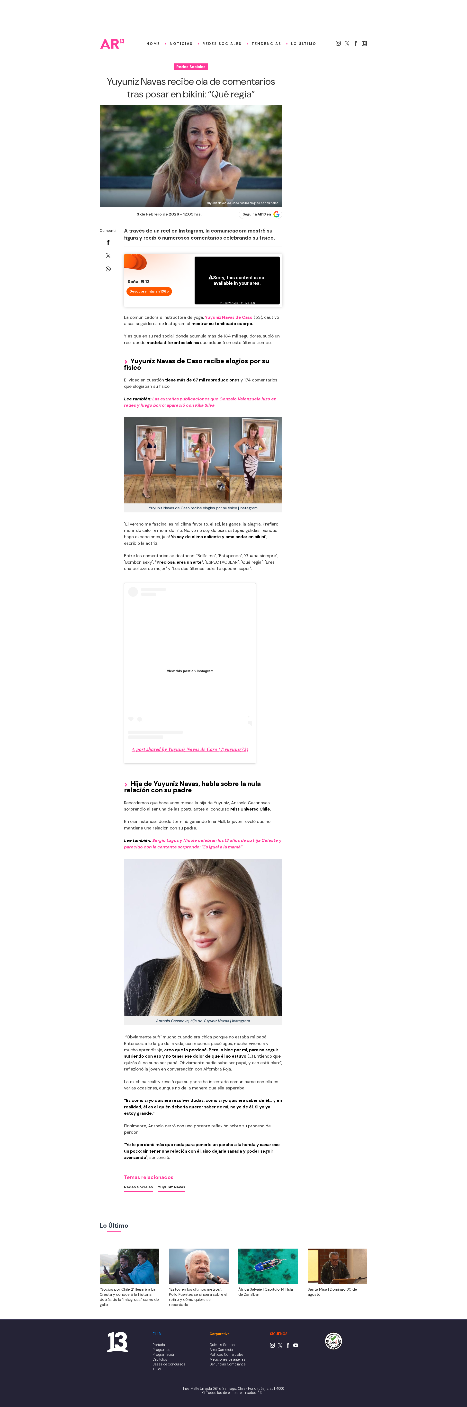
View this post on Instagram (190, 671)
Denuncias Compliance (227, 1364)
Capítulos (160, 1359)
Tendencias (266, 44)
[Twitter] (347, 44)
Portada (159, 1345)
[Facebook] (355, 44)
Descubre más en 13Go (149, 291)
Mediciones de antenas (227, 1359)
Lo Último (303, 44)
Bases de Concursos (169, 1364)
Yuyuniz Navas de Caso (228, 317)
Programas (161, 1350)
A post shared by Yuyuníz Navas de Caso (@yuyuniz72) (190, 749)
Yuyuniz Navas (171, 1187)
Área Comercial (222, 1350)
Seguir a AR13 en (257, 214)
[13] (364, 44)
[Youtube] (295, 1347)
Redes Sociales (222, 44)
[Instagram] (338, 44)
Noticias (181, 44)
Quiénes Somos (222, 1345)
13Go (157, 1369)
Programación (164, 1355)
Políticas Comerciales (226, 1355)
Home (153, 44)
